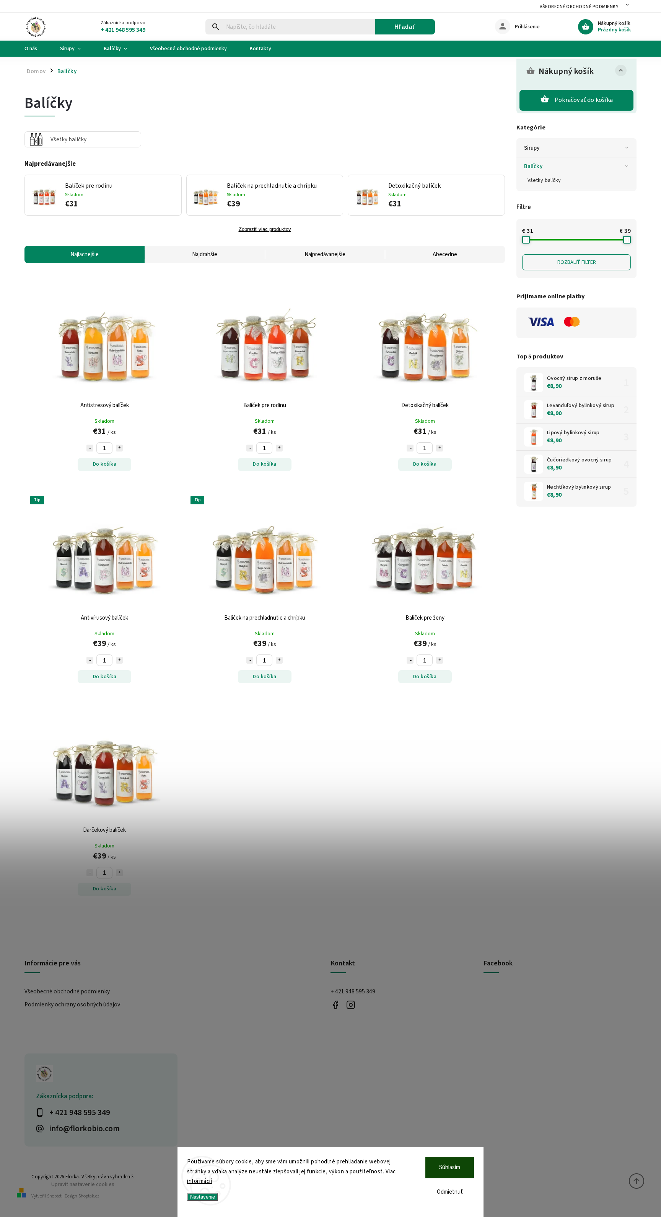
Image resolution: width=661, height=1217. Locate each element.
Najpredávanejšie (324, 254)
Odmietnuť (450, 1192)
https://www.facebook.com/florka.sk (335, 1005)
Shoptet (54, 1196)
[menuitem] (36, 49)
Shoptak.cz (88, 1196)
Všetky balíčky (544, 180)
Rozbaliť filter (576, 262)
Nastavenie (202, 1197)
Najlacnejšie (84, 254)
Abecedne (445, 254)
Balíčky (533, 166)
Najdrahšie (204, 254)
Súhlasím (449, 1167)
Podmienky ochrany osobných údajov (72, 1004)
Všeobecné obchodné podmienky (579, 6)
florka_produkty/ (350, 1005)
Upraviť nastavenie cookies (82, 1184)
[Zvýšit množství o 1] (119, 448)
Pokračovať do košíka (584, 100)
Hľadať (404, 26)
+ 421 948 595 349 (352, 991)
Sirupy (532, 148)
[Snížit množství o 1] (89, 448)
